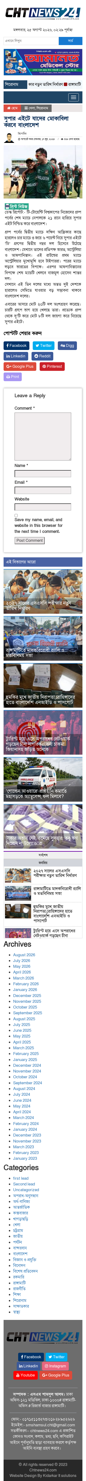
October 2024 (25, 1077)
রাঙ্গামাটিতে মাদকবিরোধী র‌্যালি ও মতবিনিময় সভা (35, 653)
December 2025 (27, 995)
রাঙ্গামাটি (19, 1283)
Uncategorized (26, 1190)
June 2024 (22, 1100)
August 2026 (24, 955)
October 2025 (25, 1007)
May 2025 (21, 1036)
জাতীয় (18, 1236)
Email (21, 482)
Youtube (27, 1375)
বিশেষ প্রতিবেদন (25, 1271)
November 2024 (27, 1071)
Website (22, 499)
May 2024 (21, 1106)
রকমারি (18, 1277)
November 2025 (27, 1001)
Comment (25, 408)
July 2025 (21, 1024)
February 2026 (26, 984)
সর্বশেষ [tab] (43, 855)
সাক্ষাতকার (21, 1306)
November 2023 (27, 1141)
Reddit (44, 356)
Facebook (18, 345)
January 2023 (25, 1158)
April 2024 (22, 1112)
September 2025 (27, 1013)
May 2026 (21, 966)
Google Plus (22, 366)
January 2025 (25, 1059)
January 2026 (25, 989)
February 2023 (26, 1152)
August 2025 (24, 1019)
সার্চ (70, 40)
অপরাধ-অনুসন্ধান (25, 1196)
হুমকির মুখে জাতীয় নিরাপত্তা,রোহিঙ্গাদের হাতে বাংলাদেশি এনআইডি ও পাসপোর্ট (40, 700)
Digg (69, 345)
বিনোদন (19, 1265)
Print (14, 376)
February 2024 (26, 1123)
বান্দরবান (20, 1248)
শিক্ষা (17, 1294)
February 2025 (26, 1053)
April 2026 (22, 972)
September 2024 (27, 1083)
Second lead (24, 1184)
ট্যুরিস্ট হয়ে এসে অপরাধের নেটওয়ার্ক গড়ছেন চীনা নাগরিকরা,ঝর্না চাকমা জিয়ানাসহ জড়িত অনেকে (38, 744)
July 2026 (21, 960)
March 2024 (23, 1117)
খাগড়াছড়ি (20, 1219)
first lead (20, 1178)
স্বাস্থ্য (16, 1312)
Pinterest (54, 366)
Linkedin (17, 356)
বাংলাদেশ (20, 1254)
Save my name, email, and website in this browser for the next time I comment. (39, 525)
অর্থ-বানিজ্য (21, 1201)
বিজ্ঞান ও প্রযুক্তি (24, 1260)
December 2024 (27, 1065)
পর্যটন (17, 1242)
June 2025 (22, 1030)
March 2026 (23, 978)
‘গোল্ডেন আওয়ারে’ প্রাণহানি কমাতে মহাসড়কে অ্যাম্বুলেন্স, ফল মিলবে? (36, 794)
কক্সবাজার (20, 1213)
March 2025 (23, 1048)
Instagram (57, 1366)
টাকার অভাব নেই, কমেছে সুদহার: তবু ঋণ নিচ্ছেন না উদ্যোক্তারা (42, 841)
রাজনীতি (19, 1289)
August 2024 (24, 1088)
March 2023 (23, 1147)
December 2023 (27, 1135)
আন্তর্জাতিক (21, 1207)
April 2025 (22, 1042)
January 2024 (25, 1129)
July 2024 (21, 1094)
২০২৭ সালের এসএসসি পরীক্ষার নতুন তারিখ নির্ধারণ (38, 606)
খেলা (32, 108)
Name (21, 465)
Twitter (45, 345)
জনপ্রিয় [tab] (43, 863)
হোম (14, 108)
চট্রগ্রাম (18, 1230)
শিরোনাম (42, 108)
